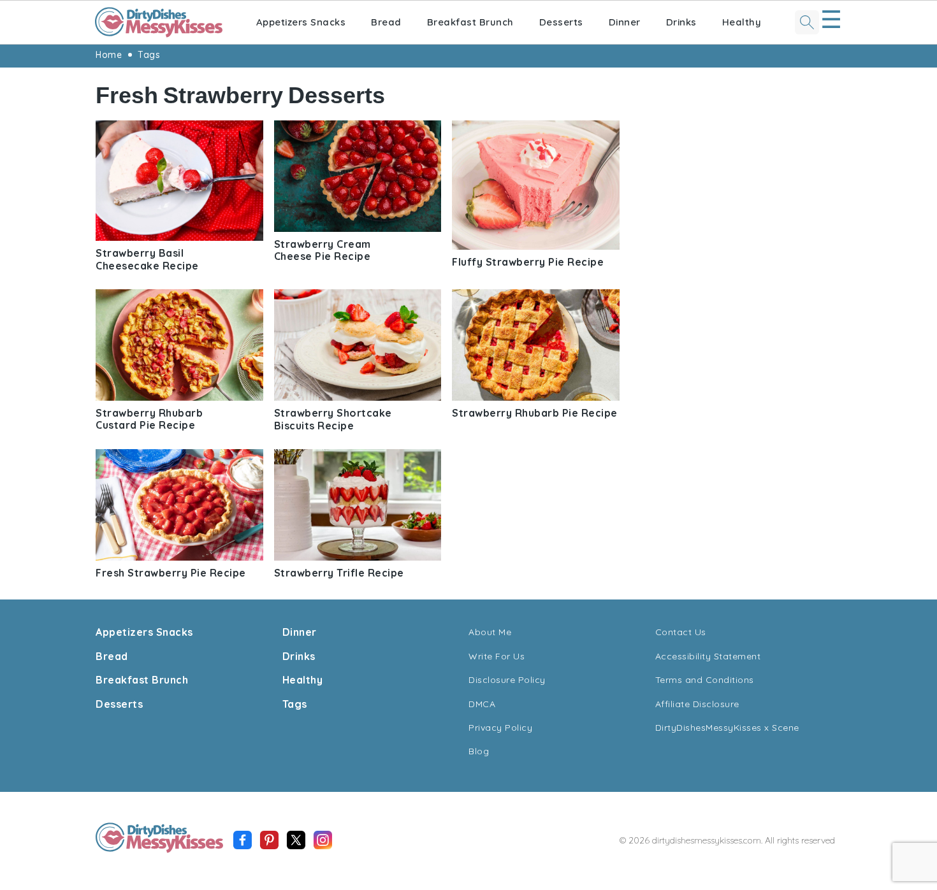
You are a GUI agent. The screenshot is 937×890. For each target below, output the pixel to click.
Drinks (681, 22)
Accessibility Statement (708, 656)
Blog (478, 751)
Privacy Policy (500, 727)
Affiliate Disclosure (697, 704)
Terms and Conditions (704, 679)
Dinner (625, 22)
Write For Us (496, 656)
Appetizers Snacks (301, 22)
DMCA (481, 704)
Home (109, 55)
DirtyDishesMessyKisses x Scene (727, 727)
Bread (386, 22)
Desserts (561, 22)
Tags (149, 55)
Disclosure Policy (507, 679)
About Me (489, 632)
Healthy (742, 22)
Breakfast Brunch (470, 22)
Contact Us (680, 632)
